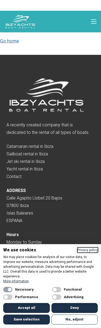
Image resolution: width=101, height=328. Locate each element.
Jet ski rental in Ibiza (25, 161)
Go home (9, 41)
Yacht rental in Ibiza (24, 169)
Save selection (26, 319)
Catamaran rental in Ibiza (29, 146)
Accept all (26, 308)
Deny (74, 308)
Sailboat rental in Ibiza (27, 153)
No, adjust (74, 319)
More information (16, 281)
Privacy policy (88, 250)
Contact (14, 176)
